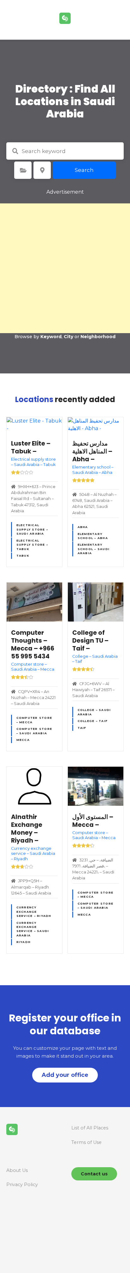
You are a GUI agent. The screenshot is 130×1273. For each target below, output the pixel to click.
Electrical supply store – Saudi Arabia (32, 529)
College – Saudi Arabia (94, 712)
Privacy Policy (22, 1184)
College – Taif (93, 721)
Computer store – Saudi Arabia (34, 731)
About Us (17, 1170)
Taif (82, 728)
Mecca (23, 740)
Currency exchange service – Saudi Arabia (32, 929)
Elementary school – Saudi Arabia (94, 549)
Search (84, 170)
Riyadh (23, 942)
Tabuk (22, 555)
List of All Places (89, 1128)
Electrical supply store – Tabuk (32, 545)
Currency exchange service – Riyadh (33, 912)
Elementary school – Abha (93, 536)
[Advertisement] (65, 268)
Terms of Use (86, 1142)
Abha (83, 527)
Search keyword (15, 151)
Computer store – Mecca (34, 720)
